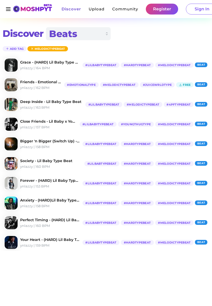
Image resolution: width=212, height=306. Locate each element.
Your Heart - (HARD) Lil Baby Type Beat (50, 239)
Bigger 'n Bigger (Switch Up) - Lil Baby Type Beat (50, 141)
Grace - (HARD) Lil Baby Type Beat (50, 62)
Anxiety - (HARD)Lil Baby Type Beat (50, 200)
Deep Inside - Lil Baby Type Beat (50, 101)
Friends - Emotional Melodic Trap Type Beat (41, 82)
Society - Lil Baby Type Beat (46, 160)
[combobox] (78, 33)
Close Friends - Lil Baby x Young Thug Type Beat (48, 121)
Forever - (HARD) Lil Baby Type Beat (50, 180)
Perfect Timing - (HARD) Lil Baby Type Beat (50, 220)
